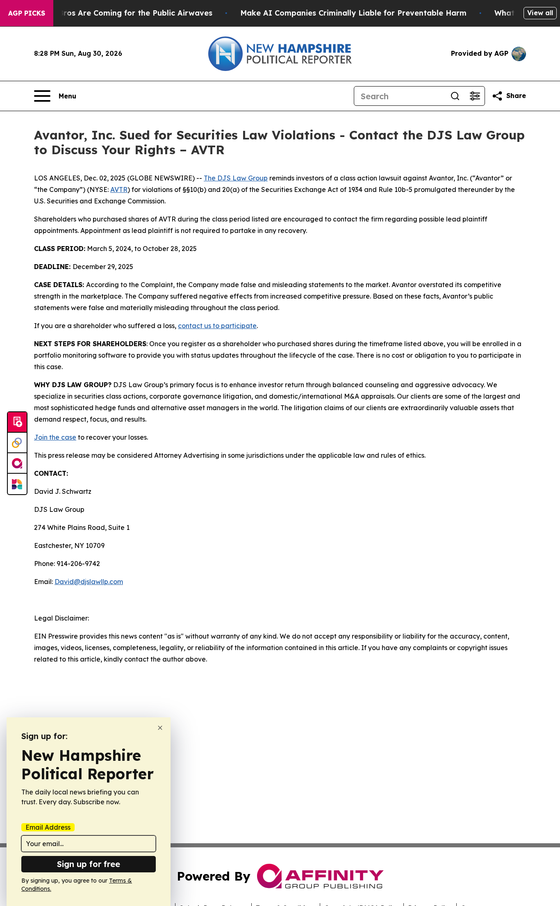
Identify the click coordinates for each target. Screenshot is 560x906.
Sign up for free (88, 864)
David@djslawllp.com (89, 581)
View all (540, 13)
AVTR (118, 189)
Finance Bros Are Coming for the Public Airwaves (119, 13)
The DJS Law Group (236, 178)
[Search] (455, 96)
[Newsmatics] (17, 484)
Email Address (48, 827)
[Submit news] (17, 422)
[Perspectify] (17, 443)
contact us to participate (217, 326)
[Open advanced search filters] (475, 96)
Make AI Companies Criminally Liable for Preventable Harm (353, 13)
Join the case (55, 437)
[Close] (160, 728)
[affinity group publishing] (17, 463)
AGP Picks (26, 13)
